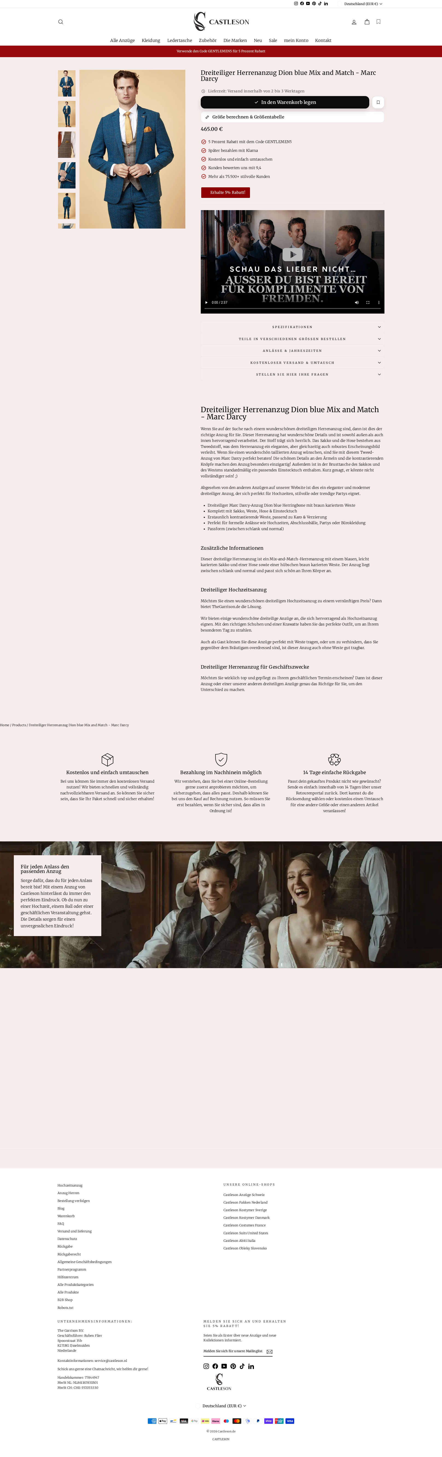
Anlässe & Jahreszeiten (292, 350)
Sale (273, 40)
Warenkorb (66, 1216)
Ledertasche (179, 40)
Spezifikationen (292, 327)
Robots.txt (65, 1308)
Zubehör (208, 40)
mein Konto (296, 40)
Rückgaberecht (69, 1254)
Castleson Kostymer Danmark (247, 1218)
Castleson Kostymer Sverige (245, 1210)
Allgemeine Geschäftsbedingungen (85, 1262)
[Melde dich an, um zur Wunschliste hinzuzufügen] (378, 102)
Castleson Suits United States (246, 1233)
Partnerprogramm (72, 1270)
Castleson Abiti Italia (240, 1241)
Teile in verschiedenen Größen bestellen (292, 339)
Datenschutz (67, 1239)
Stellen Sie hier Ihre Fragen (292, 374)
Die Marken (235, 40)
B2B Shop (65, 1300)
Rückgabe (65, 1246)
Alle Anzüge (122, 40)
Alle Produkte (68, 1292)
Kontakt (323, 40)
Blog (61, 1208)
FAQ (61, 1224)
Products (19, 725)
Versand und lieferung (75, 1231)
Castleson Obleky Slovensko (245, 1248)
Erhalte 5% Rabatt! (227, 192)
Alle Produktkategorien (76, 1285)
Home (4, 725)
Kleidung (151, 40)
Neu (258, 40)
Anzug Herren (69, 1193)
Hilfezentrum (68, 1277)
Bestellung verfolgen (74, 1201)
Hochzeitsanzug (70, 1185)
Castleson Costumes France (245, 1225)
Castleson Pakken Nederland (246, 1202)
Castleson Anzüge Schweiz (244, 1195)
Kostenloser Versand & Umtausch (292, 362)
